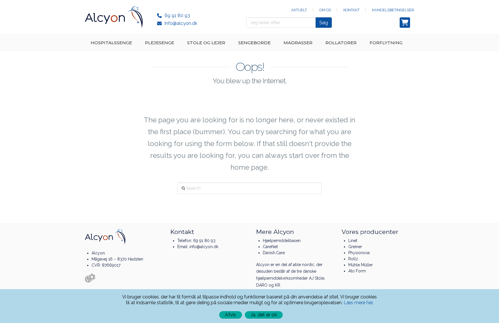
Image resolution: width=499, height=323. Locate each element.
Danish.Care (274, 252)
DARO (261, 285)
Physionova (359, 252)
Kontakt (351, 10)
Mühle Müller (360, 265)
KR (277, 285)
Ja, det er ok (264, 315)
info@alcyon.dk (181, 23)
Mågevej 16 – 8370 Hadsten (117, 259)
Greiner (355, 246)
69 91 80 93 (177, 15)
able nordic (303, 264)
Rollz (353, 258)
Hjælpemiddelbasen (282, 240)
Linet (352, 240)
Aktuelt (299, 10)
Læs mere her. (358, 302)
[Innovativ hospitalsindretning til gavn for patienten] (114, 17)
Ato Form (357, 271)
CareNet (270, 246)
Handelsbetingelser (393, 10)
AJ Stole (316, 278)
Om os (325, 10)
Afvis (230, 315)
